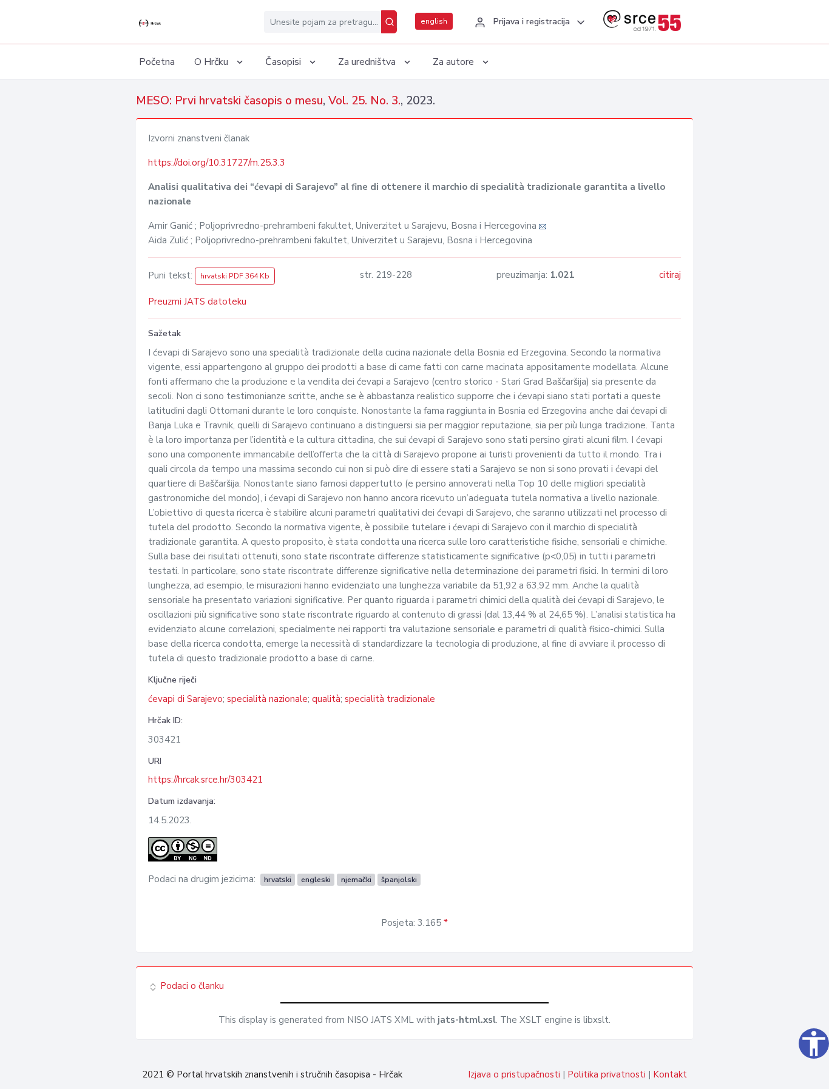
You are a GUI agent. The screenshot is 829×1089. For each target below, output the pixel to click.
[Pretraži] (389, 21)
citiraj (670, 275)
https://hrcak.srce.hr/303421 (205, 780)
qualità (326, 699)
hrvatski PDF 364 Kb (234, 276)
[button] (528, 22)
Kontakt (670, 1074)
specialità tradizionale (390, 699)
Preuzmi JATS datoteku (197, 301)
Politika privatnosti (606, 1074)
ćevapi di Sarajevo (185, 699)
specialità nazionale (267, 699)
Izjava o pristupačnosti (514, 1074)
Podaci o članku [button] (191, 986)
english (434, 21)
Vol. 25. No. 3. (364, 101)
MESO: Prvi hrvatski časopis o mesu (229, 101)
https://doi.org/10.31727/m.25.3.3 (216, 163)
